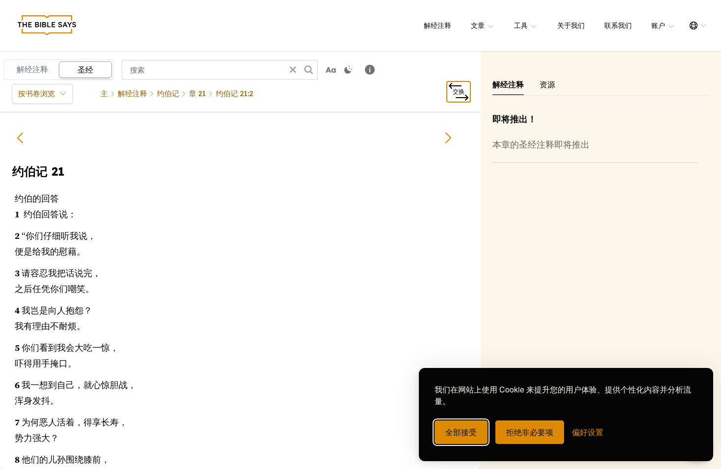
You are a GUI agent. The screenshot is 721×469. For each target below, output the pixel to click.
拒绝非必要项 (529, 432)
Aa (331, 70)
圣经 (85, 70)
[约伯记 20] (20, 138)
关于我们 (571, 25)
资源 (547, 84)
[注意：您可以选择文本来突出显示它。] (370, 69)
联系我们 (618, 25)
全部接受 (461, 432)
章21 (197, 93)
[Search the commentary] (308, 70)
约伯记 (168, 93)
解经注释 (437, 25)
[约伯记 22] (448, 138)
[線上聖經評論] (47, 25)
